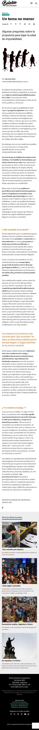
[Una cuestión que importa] (19, 535)
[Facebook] (11, 24)
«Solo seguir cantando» (11, 586)
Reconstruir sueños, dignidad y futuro (17, 624)
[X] (16, 24)
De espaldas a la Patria (11, 660)
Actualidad (6, 14)
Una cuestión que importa (12, 549)
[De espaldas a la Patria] (19, 646)
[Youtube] (25, 714)
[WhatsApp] (25, 24)
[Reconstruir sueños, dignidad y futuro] (19, 609)
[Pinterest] (20, 24)
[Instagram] (18, 714)
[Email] (29, 24)
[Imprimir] (34, 24)
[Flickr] (14, 714)
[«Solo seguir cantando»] (19, 571)
